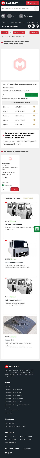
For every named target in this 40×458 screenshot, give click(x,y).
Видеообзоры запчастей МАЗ (15, 426)
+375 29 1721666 (10, 439)
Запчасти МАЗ (19, 32)
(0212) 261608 (20, 120)
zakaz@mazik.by (10, 443)
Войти (15, 16)
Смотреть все (28, 198)
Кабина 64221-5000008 (14, 262)
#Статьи (13, 221)
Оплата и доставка (11, 410)
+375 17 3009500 (26, 436)
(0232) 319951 (19, 116)
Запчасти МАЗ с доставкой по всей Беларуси (17, 406)
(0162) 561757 (19, 125)
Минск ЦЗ (34, 32)
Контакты (8, 413)
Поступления (9, 423)
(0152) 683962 (20, 111)
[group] (20, 64)
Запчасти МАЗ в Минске (13, 390)
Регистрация (28, 16)
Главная (5, 22)
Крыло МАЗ (9, 340)
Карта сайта (27, 448)
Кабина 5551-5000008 (13, 224)
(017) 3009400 (20, 107)
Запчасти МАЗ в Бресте (13, 402)
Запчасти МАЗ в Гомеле (13, 393)
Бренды (30, 22)
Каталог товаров (17, 22)
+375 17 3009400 (11, 436)
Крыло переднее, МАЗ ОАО (9, 168)
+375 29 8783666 (26, 439)
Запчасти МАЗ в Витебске (14, 399)
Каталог (33, 3)
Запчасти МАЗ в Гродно (13, 396)
